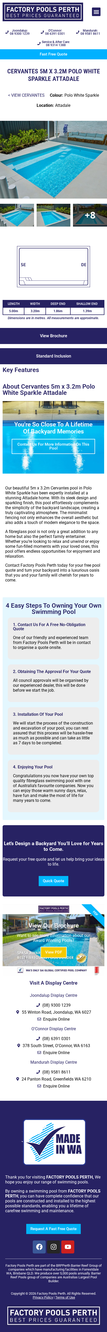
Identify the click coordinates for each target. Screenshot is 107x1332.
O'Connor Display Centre (53, 1028)
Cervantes (33, 95)
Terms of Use (65, 1297)
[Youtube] (67, 1246)
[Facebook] (39, 1246)
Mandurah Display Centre (53, 1062)
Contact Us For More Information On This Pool (53, 446)
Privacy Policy (43, 1297)
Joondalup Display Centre (53, 995)
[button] (96, 12)
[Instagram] (53, 1246)
